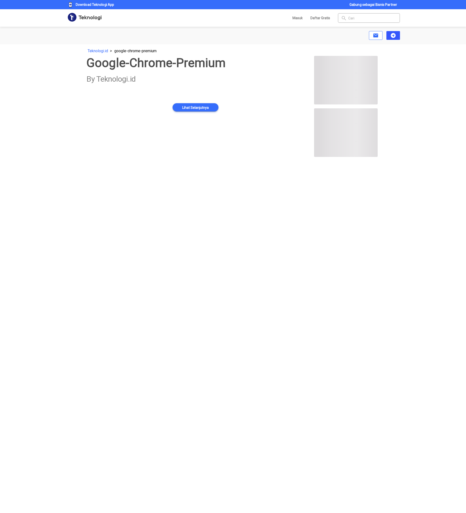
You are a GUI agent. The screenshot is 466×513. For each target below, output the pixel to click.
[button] (376, 35)
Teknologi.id (98, 51)
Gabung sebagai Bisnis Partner (373, 5)
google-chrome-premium (135, 51)
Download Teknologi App (95, 5)
